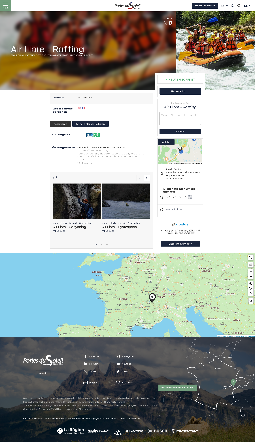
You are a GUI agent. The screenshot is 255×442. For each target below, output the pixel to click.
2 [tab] (102, 244)
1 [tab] (96, 244)
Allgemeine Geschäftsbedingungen (82, 418)
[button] (232, 5)
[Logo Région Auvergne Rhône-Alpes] (70, 431)
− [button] (251, 276)
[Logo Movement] (134, 431)
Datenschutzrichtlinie (54, 418)
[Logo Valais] (118, 431)
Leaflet (219, 336)
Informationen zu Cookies (113, 418)
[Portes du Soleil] (128, 5)
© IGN (229, 336)
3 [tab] (107, 244)
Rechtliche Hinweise (32, 418)
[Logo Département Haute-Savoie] (99, 431)
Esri (224, 336)
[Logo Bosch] (157, 431)
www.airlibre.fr (175, 209)
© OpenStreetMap (238, 336)
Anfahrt (166, 142)
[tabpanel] (77, 209)
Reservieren (60, 123)
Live (223, 6)
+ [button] (251, 271)
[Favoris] (238, 6)
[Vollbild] (250, 257)
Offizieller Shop (134, 418)
